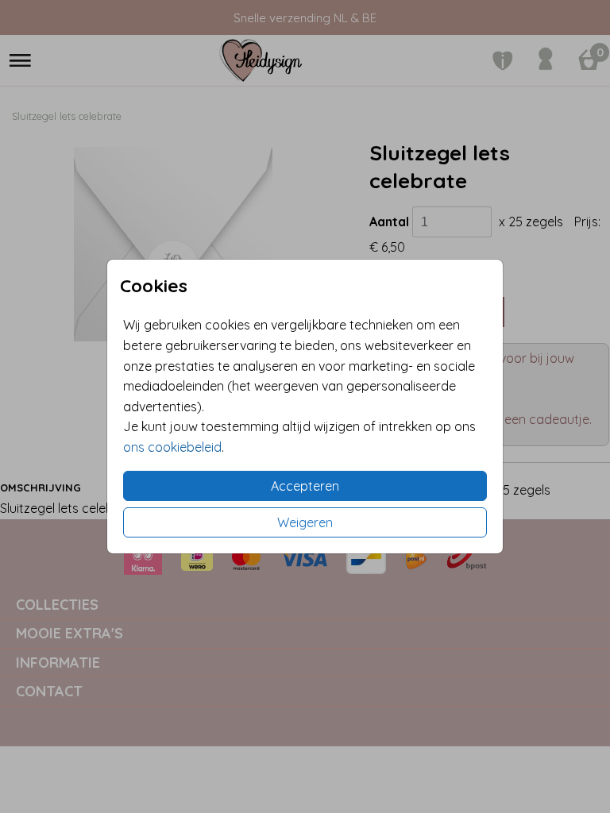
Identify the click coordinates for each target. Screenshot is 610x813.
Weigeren (305, 522)
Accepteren (305, 486)
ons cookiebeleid (172, 447)
